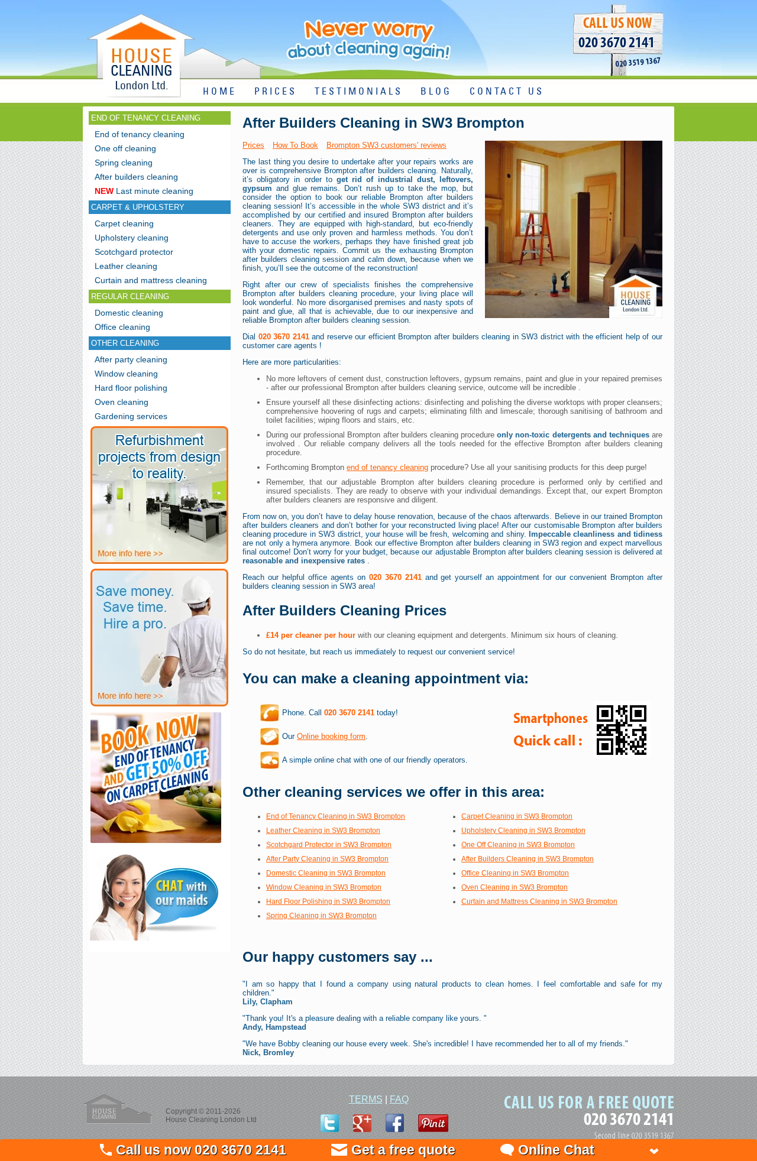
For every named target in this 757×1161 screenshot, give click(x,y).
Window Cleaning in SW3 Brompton (323, 887)
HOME (220, 91)
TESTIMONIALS (359, 91)
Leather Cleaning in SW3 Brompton (323, 830)
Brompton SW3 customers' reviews (386, 145)
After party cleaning (131, 359)
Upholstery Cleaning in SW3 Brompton (523, 830)
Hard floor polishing (131, 388)
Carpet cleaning (124, 223)
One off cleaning (125, 148)
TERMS (366, 1099)
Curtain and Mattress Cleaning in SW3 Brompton (539, 901)
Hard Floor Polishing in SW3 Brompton (328, 901)
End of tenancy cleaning (140, 134)
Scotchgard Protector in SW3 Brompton (329, 845)
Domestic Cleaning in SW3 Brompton (326, 873)
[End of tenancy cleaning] (156, 844)
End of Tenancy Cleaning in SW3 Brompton (335, 816)
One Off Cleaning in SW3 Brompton (518, 845)
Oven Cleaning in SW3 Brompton (514, 887)
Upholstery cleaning (132, 237)
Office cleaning (122, 327)
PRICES (275, 91)
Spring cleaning (124, 162)
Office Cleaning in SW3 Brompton (515, 873)
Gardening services (131, 416)
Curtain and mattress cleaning (151, 280)
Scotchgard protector (134, 252)
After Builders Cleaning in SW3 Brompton (527, 859)
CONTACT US (507, 91)
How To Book (295, 145)
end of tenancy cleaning (387, 467)
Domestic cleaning (129, 312)
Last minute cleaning (144, 191)
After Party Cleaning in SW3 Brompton (327, 859)
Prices (253, 145)
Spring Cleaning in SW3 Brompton (321, 916)
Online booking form (331, 736)
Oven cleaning (121, 402)
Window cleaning (126, 373)
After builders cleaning (136, 176)
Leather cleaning (126, 266)
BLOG (436, 91)
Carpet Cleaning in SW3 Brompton (516, 816)
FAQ (399, 1099)
